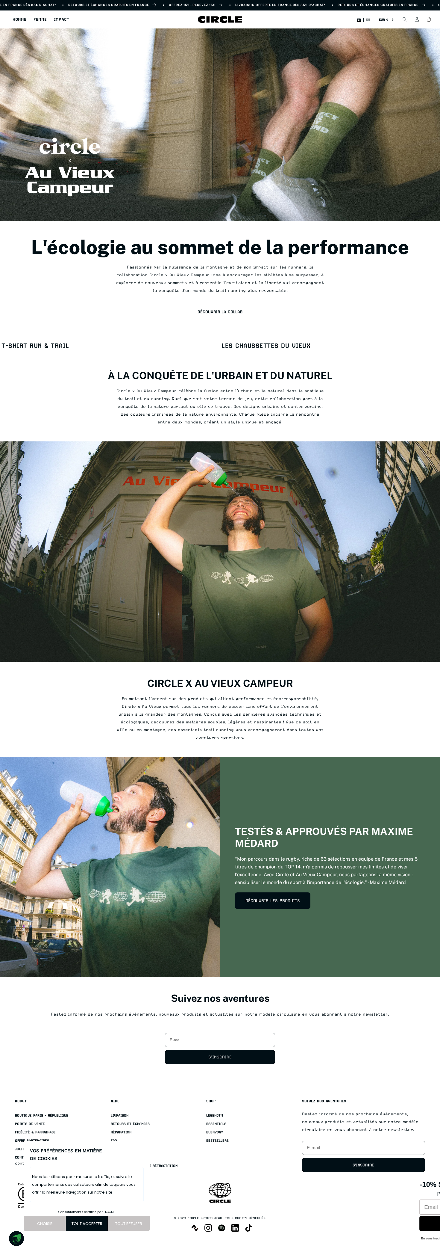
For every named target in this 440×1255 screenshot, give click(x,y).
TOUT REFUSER (128, 1224)
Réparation (121, 1132)
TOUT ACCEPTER (87, 1224)
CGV (114, 1157)
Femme (40, 19)
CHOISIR (45, 1224)
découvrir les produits (272, 900)
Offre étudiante (126, 1149)
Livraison (119, 1115)
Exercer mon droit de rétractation (144, 1166)
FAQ (114, 1141)
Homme (19, 19)
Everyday (214, 1132)
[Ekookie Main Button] (16, 1238)
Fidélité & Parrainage (35, 1132)
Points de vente (30, 1124)
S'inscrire (220, 1057)
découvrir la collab (220, 312)
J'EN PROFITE (357, 1221)
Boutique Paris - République (41, 1115)
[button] (19, 19)
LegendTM (214, 1115)
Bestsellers (217, 1141)
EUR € (383, 19)
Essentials (216, 1124)
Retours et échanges (130, 1124)
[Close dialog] (427, 1180)
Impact (61, 19)
